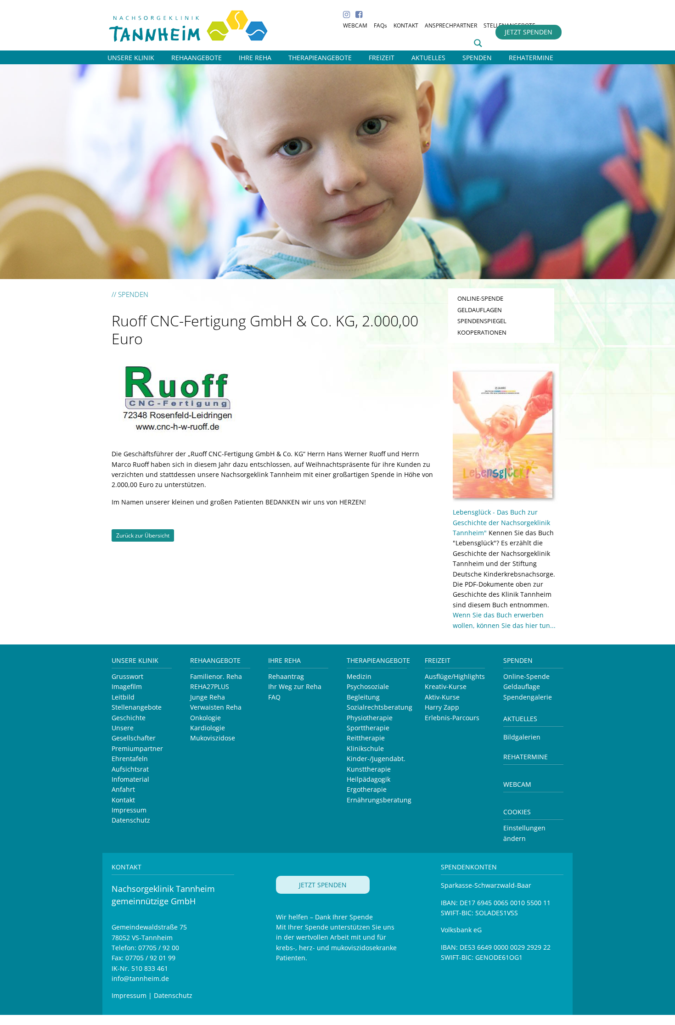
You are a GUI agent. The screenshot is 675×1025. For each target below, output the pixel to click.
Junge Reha (207, 697)
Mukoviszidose (212, 738)
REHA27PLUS (209, 686)
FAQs (380, 25)
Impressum (129, 810)
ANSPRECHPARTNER (451, 25)
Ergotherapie (367, 789)
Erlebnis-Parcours (452, 717)
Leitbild (123, 697)
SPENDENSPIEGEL (481, 321)
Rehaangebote (215, 660)
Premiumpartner (137, 748)
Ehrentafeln (130, 758)
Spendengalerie (527, 697)
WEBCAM (355, 25)
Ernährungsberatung (379, 799)
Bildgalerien (521, 737)
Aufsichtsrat (130, 769)
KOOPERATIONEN (481, 332)
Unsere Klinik (135, 660)
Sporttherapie (368, 727)
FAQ (274, 697)
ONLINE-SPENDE (480, 298)
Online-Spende (526, 676)
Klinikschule (365, 748)
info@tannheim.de (140, 978)
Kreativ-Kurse (446, 686)
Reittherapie (366, 738)
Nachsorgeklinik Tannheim (198, 24)
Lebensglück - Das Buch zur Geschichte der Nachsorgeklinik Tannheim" (501, 522)
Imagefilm (127, 686)
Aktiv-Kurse (442, 697)
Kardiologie (207, 727)
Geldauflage (521, 686)
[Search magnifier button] (478, 43)
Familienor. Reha (216, 676)
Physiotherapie (370, 717)
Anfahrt (123, 789)
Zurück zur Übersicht (142, 535)
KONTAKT (406, 25)
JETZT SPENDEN (528, 32)
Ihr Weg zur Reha (294, 686)
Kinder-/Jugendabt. (376, 758)
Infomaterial (130, 779)
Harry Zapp (442, 707)
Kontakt (123, 799)
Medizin (359, 676)
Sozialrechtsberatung (379, 707)
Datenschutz (131, 820)
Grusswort (127, 676)
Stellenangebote (137, 707)
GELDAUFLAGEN (479, 310)
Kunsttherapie (369, 769)
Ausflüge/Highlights (455, 676)
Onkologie (205, 717)
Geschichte (129, 717)
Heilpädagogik (368, 779)
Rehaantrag (286, 676)
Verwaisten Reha (216, 707)
